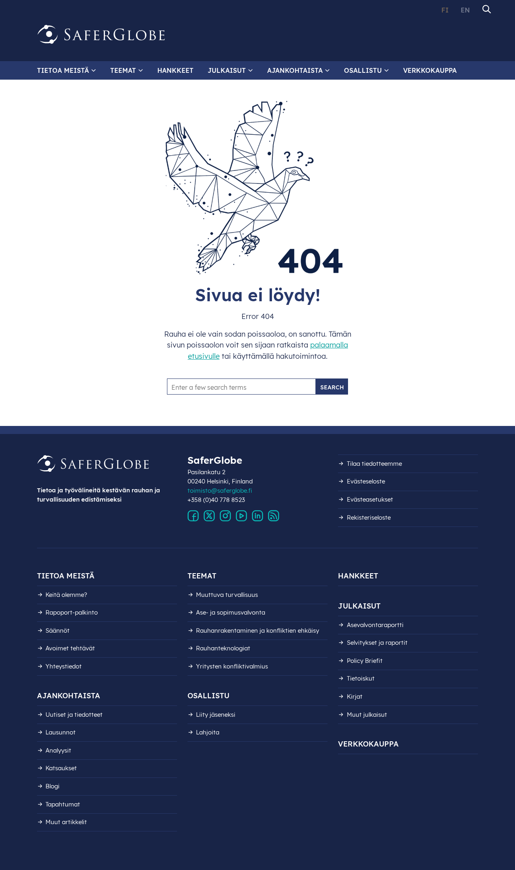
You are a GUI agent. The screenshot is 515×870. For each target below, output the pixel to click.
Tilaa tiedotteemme (374, 463)
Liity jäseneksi (215, 714)
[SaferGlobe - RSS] (273, 516)
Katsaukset (61, 768)
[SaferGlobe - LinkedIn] (257, 516)
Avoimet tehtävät (70, 648)
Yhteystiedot (63, 666)
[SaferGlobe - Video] (241, 516)
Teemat (123, 70)
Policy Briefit (365, 660)
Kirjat (355, 696)
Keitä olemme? (66, 595)
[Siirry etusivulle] (101, 34)
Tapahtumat (62, 804)
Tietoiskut (361, 678)
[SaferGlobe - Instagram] (225, 516)
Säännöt (57, 630)
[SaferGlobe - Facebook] (193, 516)
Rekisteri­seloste (369, 517)
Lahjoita (207, 732)
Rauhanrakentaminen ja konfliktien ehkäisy (257, 630)
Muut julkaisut (367, 714)
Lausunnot (60, 732)
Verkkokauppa (430, 70)
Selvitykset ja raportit (377, 642)
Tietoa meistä (63, 70)
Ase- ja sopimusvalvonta (230, 612)
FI (445, 10)
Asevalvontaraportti (375, 625)
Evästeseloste (366, 481)
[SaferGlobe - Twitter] (209, 516)
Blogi (52, 786)
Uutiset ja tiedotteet (74, 714)
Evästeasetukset (370, 499)
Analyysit (58, 750)
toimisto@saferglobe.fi (219, 490)
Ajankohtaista (295, 70)
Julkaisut (227, 70)
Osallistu (363, 70)
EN (465, 10)
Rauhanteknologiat (223, 648)
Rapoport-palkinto (71, 612)
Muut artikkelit (66, 822)
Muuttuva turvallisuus (227, 595)
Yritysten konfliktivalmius (232, 666)
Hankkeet (175, 70)
